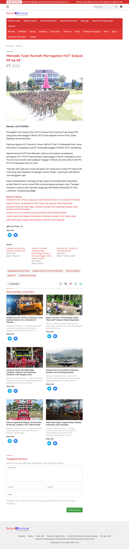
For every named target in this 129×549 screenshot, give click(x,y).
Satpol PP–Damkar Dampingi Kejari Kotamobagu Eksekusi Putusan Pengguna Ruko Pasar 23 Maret (42, 253)
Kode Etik (40, 536)
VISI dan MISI (105, 536)
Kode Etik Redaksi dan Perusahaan (82, 536)
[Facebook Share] (60, 284)
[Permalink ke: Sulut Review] (8, 65)
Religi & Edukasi (30, 21)
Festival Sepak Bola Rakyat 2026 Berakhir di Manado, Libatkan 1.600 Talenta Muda (41, 216)
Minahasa (22, 31)
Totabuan (43, 31)
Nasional (11, 26)
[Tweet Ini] (66, 284)
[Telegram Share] (76, 284)
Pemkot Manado (73, 271)
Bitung (32, 31)
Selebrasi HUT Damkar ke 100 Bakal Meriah (67, 249)
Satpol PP (12, 275)
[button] (116, 7)
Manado (11, 31)
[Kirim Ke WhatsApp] (81, 284)
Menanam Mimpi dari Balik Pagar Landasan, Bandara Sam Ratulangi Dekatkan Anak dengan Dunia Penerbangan (42, 208)
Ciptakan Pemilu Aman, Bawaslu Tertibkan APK (15, 249)
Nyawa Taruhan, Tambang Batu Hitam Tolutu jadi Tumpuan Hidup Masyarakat (39, 203)
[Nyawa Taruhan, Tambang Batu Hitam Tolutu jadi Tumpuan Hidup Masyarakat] (64, 305)
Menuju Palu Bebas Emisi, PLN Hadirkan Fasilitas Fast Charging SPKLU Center (95, 2)
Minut (106, 31)
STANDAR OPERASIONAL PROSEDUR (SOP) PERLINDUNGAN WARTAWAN (64, 539)
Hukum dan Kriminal (68, 21)
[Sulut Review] (17, 14)
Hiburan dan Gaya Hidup (102, 21)
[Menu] (8, 7)
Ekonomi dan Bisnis (48, 21)
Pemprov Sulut (14, 21)
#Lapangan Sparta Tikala (18, 271)
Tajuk (114, 31)
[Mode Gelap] (121, 7)
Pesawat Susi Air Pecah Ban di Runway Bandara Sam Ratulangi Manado (36, 213)
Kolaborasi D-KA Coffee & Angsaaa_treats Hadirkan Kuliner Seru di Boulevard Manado (43, 200)
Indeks (30, 536)
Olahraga (85, 21)
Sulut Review (16, 65)
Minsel (77, 31)
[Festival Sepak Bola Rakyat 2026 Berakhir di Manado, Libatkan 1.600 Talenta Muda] (24, 409)
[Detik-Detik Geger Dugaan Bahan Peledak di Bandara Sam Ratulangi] (64, 409)
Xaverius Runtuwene (27, 275)
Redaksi (33, 37)
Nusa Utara (55, 31)
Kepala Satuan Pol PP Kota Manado (48, 271)
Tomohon (67, 31)
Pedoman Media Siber (17, 37)
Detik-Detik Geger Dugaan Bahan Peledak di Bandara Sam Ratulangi (35, 220)
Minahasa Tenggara (92, 31)
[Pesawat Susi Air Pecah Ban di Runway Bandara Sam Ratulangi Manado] (64, 357)
